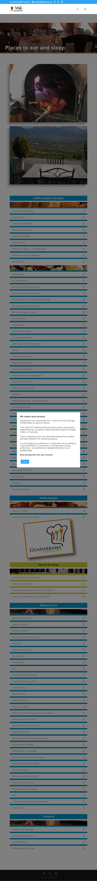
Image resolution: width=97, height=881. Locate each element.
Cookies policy (26, 450)
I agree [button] (25, 461)
